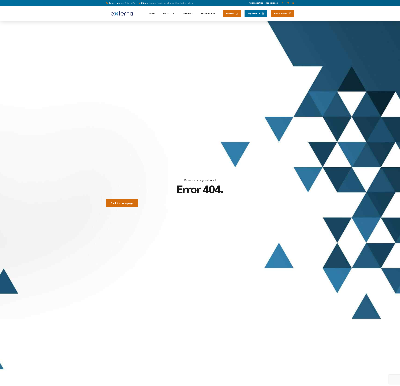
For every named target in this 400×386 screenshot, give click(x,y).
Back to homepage (122, 203)
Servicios (187, 13)
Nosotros (169, 13)
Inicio (152, 13)
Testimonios (208, 13)
